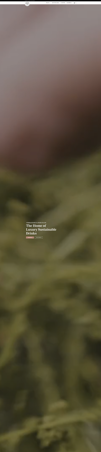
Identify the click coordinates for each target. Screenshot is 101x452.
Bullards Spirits (27, 4)
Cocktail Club (63, 2)
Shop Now (47, 2)
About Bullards (69, 2)
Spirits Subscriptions (55, 2)
